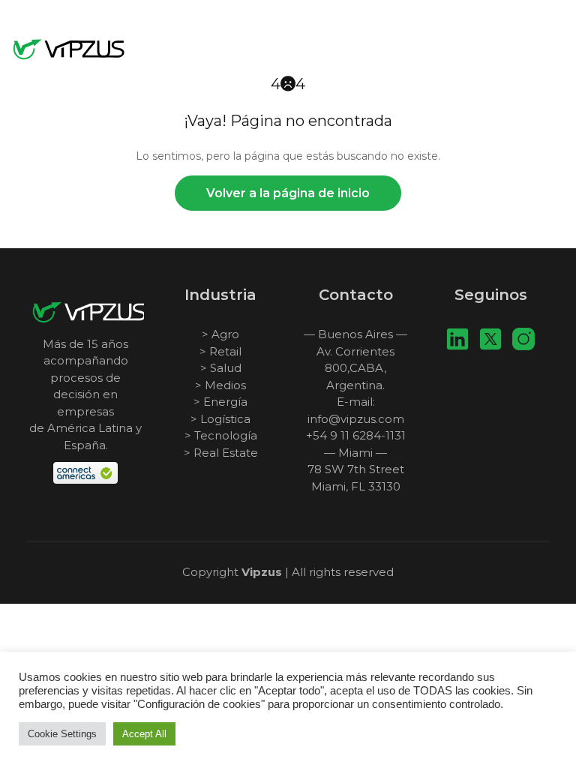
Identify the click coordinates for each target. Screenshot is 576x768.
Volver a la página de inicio (288, 193)
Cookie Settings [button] (62, 734)
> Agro (220, 334)
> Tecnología (220, 435)
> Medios (220, 385)
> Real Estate (221, 453)
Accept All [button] (144, 734)
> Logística (220, 419)
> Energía (221, 401)
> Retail (221, 351)
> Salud (221, 368)
